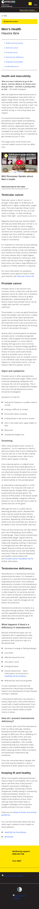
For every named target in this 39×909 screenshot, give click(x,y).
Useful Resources (12, 66)
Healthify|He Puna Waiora (16, 676)
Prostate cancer (12, 52)
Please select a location (27, 10)
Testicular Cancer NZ (25, 276)
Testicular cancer (12, 48)
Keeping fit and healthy (14, 62)
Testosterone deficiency (14, 57)
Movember (9, 837)
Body (5, 15)
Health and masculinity (14, 43)
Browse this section (11, 21)
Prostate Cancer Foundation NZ (17, 559)
